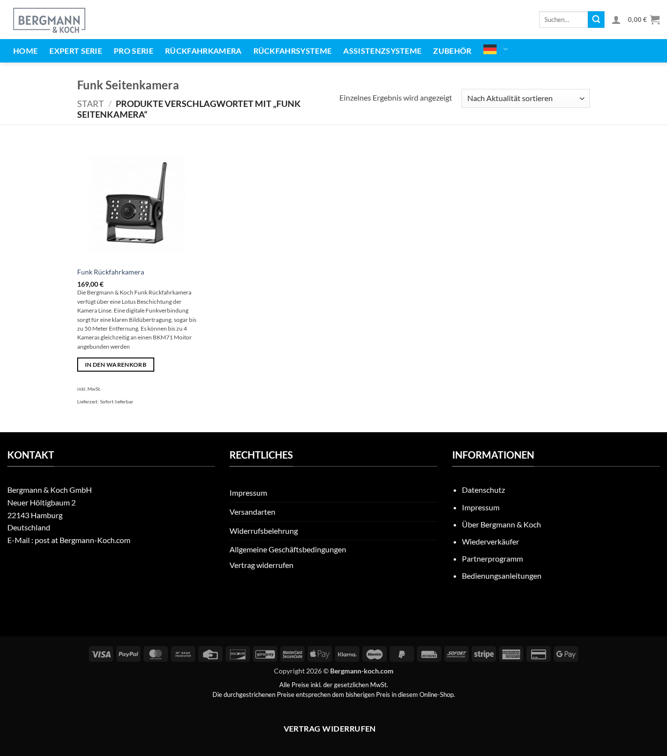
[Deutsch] (496, 49)
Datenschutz (483, 489)
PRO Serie (133, 50)
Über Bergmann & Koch (501, 524)
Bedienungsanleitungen (502, 575)
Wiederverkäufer (490, 541)
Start (90, 103)
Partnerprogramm (492, 558)
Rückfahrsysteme (292, 50)
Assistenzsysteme (382, 50)
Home (25, 50)
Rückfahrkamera (203, 50)
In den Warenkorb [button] (116, 364)
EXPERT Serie (75, 50)
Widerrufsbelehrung (263, 530)
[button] (616, 19)
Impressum (248, 492)
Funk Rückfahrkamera (110, 272)
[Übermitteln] (596, 19)
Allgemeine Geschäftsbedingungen (287, 549)
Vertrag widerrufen (261, 564)
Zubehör (452, 50)
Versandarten (252, 511)
